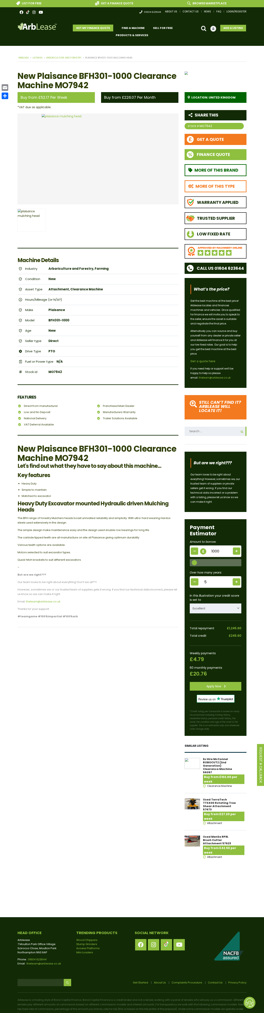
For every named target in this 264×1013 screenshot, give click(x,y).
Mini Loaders (84, 952)
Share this (206, 115)
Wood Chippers (87, 940)
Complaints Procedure (187, 982)
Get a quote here (202, 361)
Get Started (140, 982)
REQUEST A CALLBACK (261, 765)
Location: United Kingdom (213, 97)
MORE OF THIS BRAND (216, 170)
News (207, 11)
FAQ (218, 11)
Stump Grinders (86, 944)
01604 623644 (152, 12)
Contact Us (191, 11)
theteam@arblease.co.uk (43, 601)
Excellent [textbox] (199, 608)
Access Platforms (88, 948)
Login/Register (236, 11)
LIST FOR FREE (20, 3)
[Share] (5, 96)
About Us (171, 11)
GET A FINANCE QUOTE (105, 3)
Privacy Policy (237, 982)
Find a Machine (133, 28)
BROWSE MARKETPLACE (198, 3)
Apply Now (214, 686)
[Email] (5, 87)
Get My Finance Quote (93, 28)
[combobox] (215, 608)
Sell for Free (163, 28)
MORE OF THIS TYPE (215, 186)
